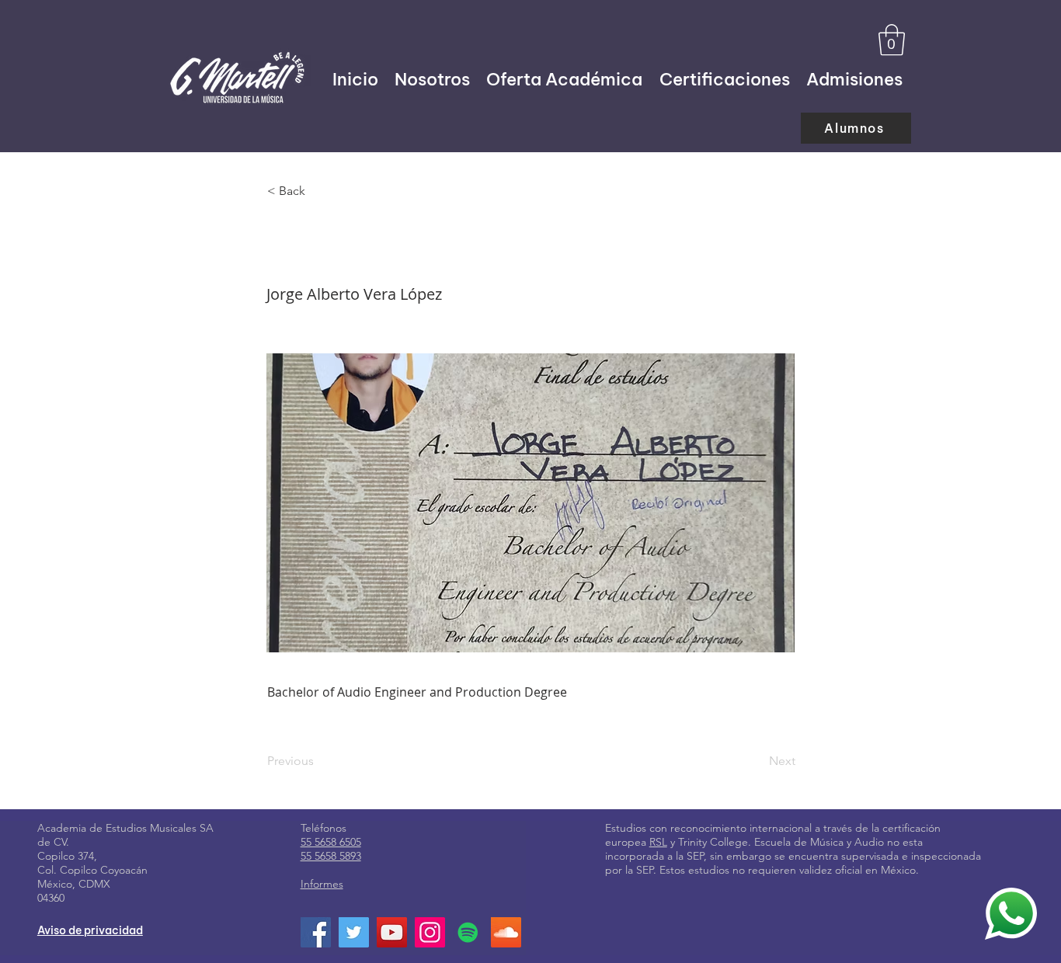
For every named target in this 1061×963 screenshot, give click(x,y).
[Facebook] (316, 932)
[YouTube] (392, 932)
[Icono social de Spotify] (468, 932)
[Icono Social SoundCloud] (506, 932)
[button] (891, 39)
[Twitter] (354, 932)
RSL (658, 842)
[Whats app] (1010, 913)
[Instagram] (430, 932)
